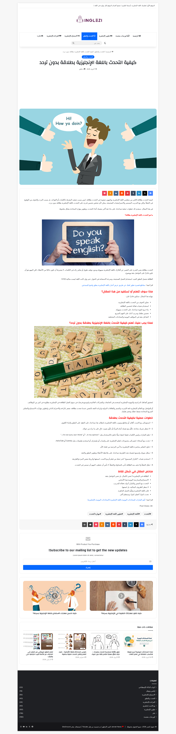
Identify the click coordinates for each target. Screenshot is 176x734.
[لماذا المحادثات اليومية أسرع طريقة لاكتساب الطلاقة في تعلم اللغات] (138, 641)
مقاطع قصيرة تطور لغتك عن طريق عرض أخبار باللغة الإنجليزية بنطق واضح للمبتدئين (113, 285)
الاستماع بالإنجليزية (71, 36)
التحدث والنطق (88, 36)
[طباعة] (84, 524)
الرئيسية (136, 36)
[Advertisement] (88, 88)
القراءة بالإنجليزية (53, 36)
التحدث (147, 514)
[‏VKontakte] (116, 193)
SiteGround (66, 727)
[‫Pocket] (104, 193)
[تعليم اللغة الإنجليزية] (88, 20)
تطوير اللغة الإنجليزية (113, 514)
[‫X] (144, 193)
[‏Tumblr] (133, 193)
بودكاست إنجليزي (149, 706)
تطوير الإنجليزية (104, 36)
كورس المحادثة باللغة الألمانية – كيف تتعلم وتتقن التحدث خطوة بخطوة (72, 653)
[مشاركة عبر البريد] (90, 524)
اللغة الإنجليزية (133, 514)
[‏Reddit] (121, 193)
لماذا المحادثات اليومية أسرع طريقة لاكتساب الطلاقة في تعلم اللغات (140, 653)
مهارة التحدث (94, 514)
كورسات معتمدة (121, 36)
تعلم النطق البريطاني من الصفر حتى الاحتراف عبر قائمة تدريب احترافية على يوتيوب (39, 654)
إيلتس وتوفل (150, 691)
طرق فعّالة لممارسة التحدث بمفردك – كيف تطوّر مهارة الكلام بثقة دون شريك (106, 653)
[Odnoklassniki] (110, 193)
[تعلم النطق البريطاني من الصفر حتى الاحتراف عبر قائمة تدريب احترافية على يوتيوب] (38, 641)
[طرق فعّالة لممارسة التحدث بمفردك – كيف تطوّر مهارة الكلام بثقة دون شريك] (105, 641)
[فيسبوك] (150, 193)
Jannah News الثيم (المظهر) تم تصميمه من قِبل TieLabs (102, 727)
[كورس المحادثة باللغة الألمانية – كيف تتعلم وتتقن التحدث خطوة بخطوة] (71, 641)
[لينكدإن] (139, 193)
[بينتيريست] (127, 193)
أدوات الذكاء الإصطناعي (147, 687)
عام (39, 36)
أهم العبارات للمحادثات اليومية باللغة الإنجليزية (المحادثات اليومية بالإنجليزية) (116, 500)
